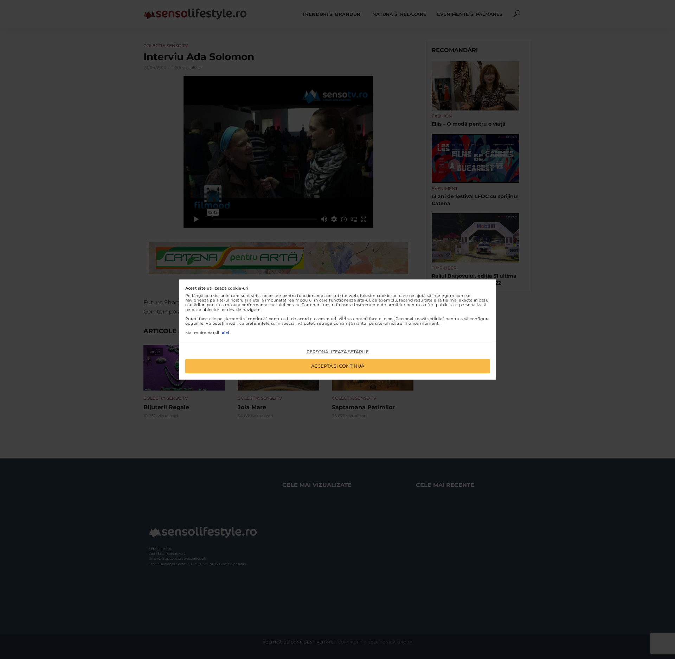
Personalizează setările (338, 352)
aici (225, 332)
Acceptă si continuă (337, 366)
